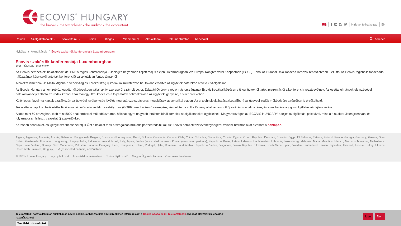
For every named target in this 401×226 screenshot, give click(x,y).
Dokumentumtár (178, 39)
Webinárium (131, 39)
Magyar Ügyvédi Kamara (147, 156)
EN (383, 24)
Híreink (91, 39)
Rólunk (20, 39)
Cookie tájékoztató (117, 156)
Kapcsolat (201, 39)
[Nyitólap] (77, 17)
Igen (368, 216)
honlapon (274, 125)
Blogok (110, 39)
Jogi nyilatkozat (59, 156)
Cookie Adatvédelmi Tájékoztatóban (164, 214)
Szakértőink (70, 39)
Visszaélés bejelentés (178, 156)
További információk (32, 223)
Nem (380, 216)
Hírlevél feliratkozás (364, 24)
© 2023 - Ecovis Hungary (31, 156)
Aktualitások (153, 39)
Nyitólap (21, 51)
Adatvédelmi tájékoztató (87, 156)
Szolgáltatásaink (42, 39)
